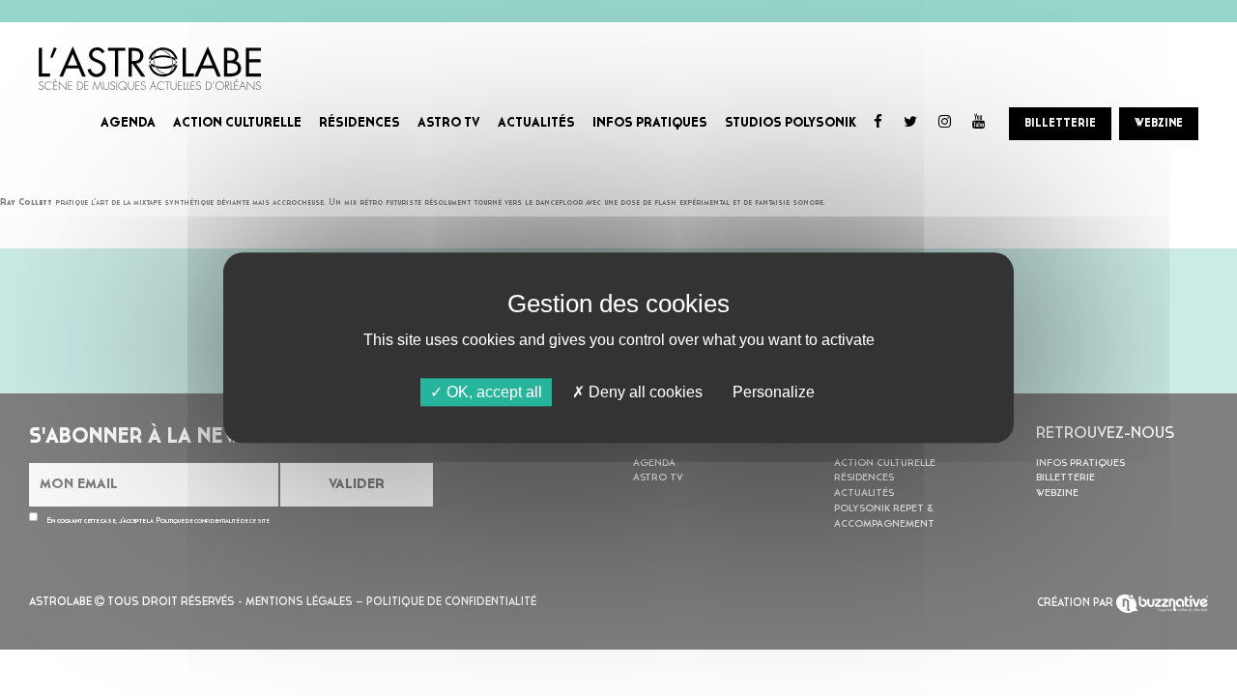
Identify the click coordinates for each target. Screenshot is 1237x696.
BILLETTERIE (1060, 124)
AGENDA (128, 123)
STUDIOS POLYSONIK (790, 123)
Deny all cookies (644, 392)
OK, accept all (492, 392)
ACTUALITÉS (536, 123)
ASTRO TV (448, 123)
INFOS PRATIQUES (649, 123)
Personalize (774, 392)
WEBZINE (1159, 124)
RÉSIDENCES (359, 123)
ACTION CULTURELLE (237, 123)
